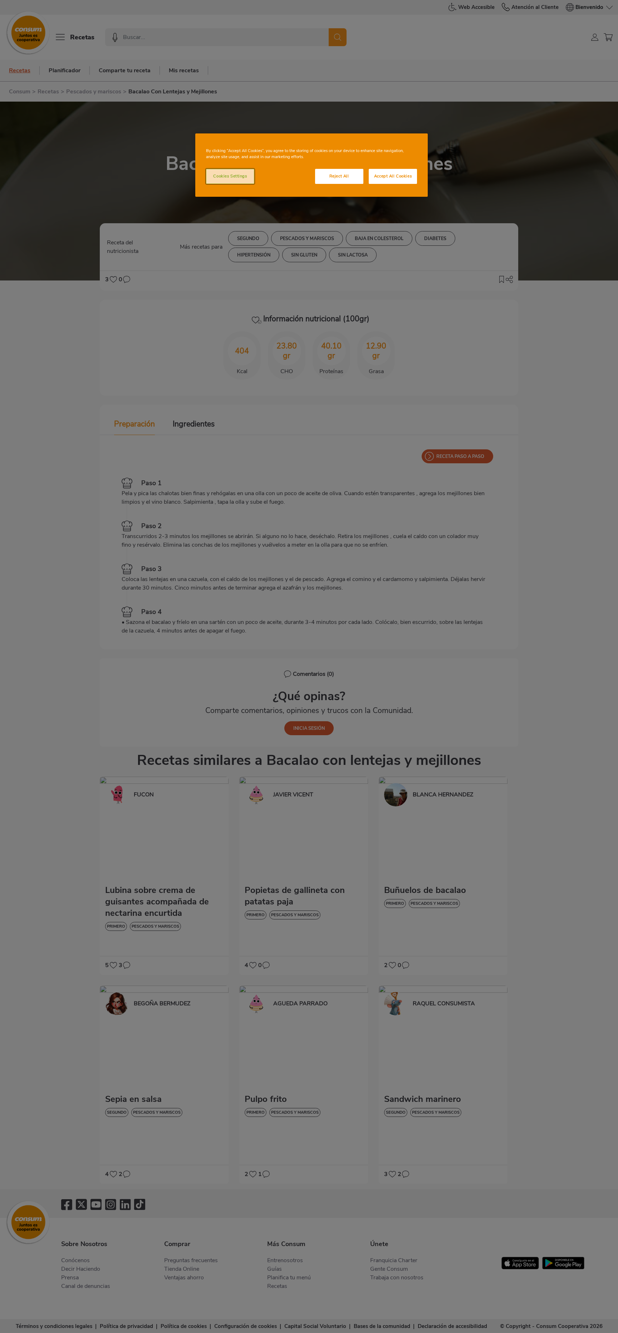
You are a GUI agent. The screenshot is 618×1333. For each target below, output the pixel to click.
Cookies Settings (230, 176)
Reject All (339, 176)
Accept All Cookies (393, 176)
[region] (311, 165)
